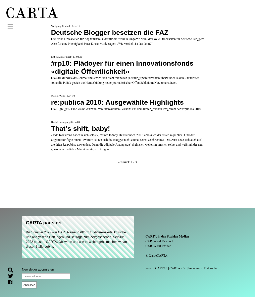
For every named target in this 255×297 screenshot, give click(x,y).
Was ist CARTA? (156, 268)
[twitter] (12, 276)
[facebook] (11, 282)
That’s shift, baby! (80, 128)
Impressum (195, 268)
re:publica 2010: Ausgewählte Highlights (117, 102)
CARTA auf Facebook (159, 241)
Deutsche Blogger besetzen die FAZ (109, 32)
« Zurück (124, 162)
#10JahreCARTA (156, 255)
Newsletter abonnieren (38, 269)
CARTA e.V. (178, 268)
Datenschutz (212, 268)
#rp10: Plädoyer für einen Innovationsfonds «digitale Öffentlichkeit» (122, 67)
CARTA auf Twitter (158, 246)
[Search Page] (12, 271)
